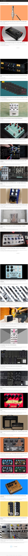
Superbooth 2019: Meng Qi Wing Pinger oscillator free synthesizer (13, 248)
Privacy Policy (10, 555)
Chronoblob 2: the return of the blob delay (8, 344)
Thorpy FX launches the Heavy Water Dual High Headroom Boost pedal (13, 204)
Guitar (4, 140)
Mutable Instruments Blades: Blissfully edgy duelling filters (11, 118)
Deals (6, 98)
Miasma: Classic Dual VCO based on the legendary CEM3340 (11, 539)
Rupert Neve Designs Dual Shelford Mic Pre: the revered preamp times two (13, 76)
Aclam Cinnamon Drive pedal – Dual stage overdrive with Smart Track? (13, 453)
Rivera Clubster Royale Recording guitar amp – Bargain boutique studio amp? (13, 432)
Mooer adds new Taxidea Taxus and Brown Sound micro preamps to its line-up (13, 518)
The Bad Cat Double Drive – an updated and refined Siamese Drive (13, 139)
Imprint (14, 555)
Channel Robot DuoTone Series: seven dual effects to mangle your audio (13, 97)
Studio (4, 77)
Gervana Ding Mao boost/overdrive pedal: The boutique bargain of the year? (13, 410)
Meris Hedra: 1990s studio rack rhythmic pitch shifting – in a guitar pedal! (13, 226)
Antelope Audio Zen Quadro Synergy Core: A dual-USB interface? (12, 42)
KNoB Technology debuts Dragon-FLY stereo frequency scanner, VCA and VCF (13, 161)
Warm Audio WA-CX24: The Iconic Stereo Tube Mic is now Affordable (13, 21)
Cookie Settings (19, 555)
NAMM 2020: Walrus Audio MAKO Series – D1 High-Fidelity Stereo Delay (13, 183)
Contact (16, 555)
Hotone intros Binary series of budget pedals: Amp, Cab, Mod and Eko (13, 474)
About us (8, 555)
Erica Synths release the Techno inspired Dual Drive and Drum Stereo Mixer (13, 388)
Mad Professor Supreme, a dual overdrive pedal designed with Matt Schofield (13, 281)
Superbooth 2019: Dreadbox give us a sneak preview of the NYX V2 (13, 302)
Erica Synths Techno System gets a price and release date (11, 366)
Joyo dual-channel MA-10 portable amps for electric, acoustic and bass (13, 323)
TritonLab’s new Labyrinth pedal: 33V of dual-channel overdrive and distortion (13, 496)
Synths (4, 249)
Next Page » (15, 546)
